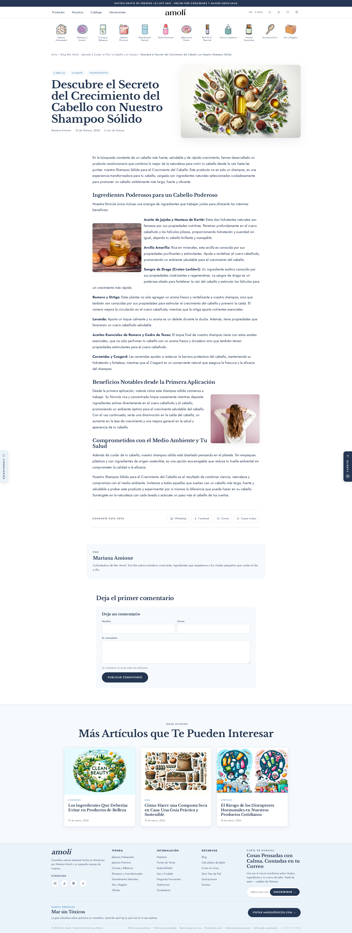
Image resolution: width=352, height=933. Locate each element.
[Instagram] (55, 883)
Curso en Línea (210, 868)
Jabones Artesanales (123, 857)
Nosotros (77, 12)
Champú (77, 72)
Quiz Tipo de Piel (211, 874)
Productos (58, 12)
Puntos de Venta (166, 862)
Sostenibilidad (164, 868)
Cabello (59, 72)
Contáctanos (163, 890)
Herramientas (117, 12)
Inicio (54, 54)
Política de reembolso (139, 928)
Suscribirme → (285, 892)
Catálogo (96, 12)
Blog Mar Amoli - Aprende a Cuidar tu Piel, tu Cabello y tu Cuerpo (99, 54)
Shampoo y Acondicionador (127, 874)
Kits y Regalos (119, 885)
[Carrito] (297, 12)
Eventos (206, 885)
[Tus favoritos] (288, 12)
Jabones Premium (121, 862)
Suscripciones (209, 879)
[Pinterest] (73, 883)
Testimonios (163, 885)
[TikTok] (64, 883)
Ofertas (116, 890)
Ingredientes (98, 72)
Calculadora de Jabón (213, 862)
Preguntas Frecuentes (169, 879)
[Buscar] (270, 12)
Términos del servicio (190, 928)
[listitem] (61, 32)
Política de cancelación (266, 928)
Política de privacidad (165, 928)
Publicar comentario (125, 677)
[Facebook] (83, 883)
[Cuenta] (279, 12)
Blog (204, 857)
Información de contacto (238, 928)
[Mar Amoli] (176, 12)
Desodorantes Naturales (125, 879)
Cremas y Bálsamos (122, 868)
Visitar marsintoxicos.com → (274, 912)
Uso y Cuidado (165, 874)
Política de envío (213, 928)
